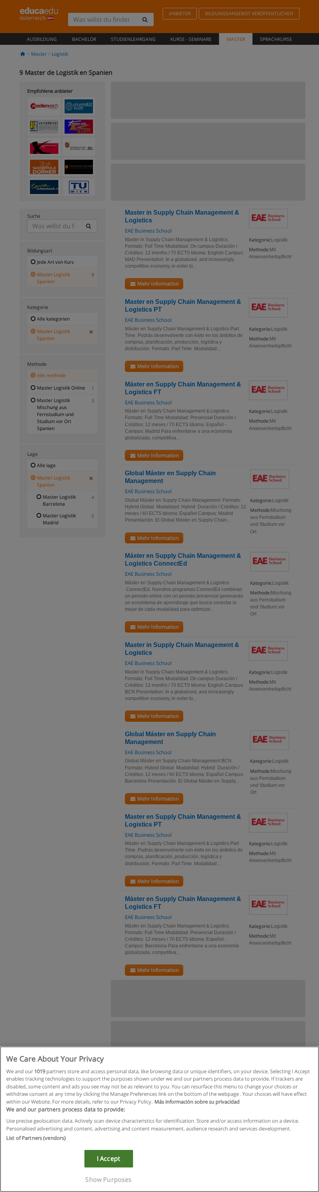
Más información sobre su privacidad (197, 1101)
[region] (159, 1119)
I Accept (108, 1158)
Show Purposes (108, 1179)
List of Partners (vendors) (36, 1137)
